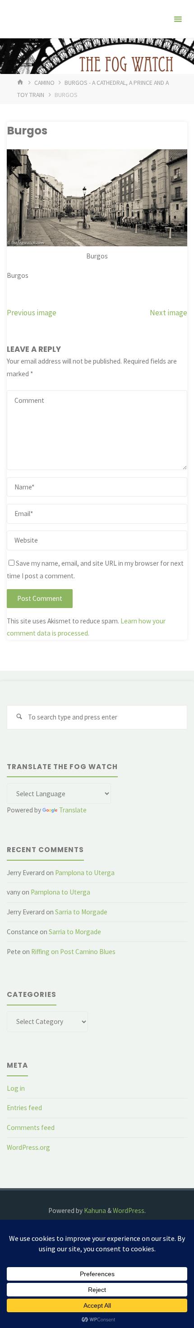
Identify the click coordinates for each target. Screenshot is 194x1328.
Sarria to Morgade (81, 912)
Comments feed (31, 1127)
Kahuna (94, 1210)
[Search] (19, 717)
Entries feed (24, 1107)
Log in (16, 1088)
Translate (73, 810)
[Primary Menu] (178, 19)
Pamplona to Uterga (85, 872)
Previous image (31, 313)
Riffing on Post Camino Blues (73, 951)
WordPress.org (28, 1147)
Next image (168, 313)
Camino (44, 82)
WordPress (128, 1210)
